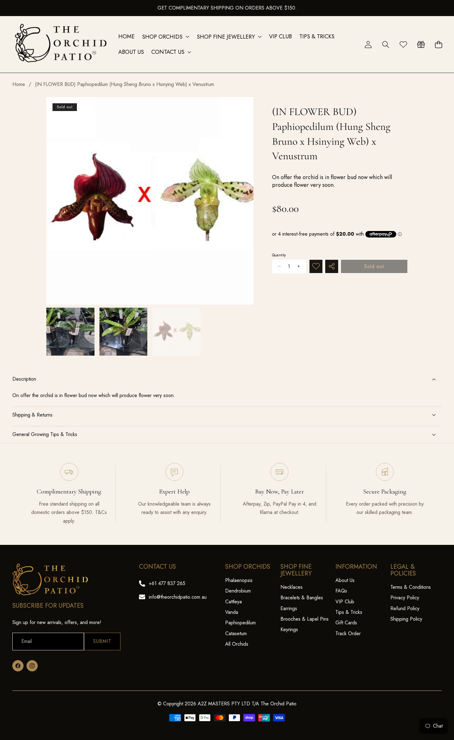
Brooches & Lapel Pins (304, 618)
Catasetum (236, 633)
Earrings (288, 608)
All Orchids (236, 644)
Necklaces (291, 587)
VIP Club (344, 601)
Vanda (231, 612)
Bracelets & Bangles (301, 597)
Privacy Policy (404, 597)
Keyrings (289, 629)
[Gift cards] (421, 44)
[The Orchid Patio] (61, 44)
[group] (70, 332)
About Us (345, 580)
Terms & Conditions (410, 587)
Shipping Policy (406, 618)
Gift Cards (346, 622)
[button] (386, 44)
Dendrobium (238, 590)
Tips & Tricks (348, 612)
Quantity (279, 255)
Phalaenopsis (239, 580)
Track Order (348, 633)
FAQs (341, 590)
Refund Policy (404, 608)
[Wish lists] (403, 44)
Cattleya (233, 601)
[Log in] (368, 44)
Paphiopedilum (240, 622)
